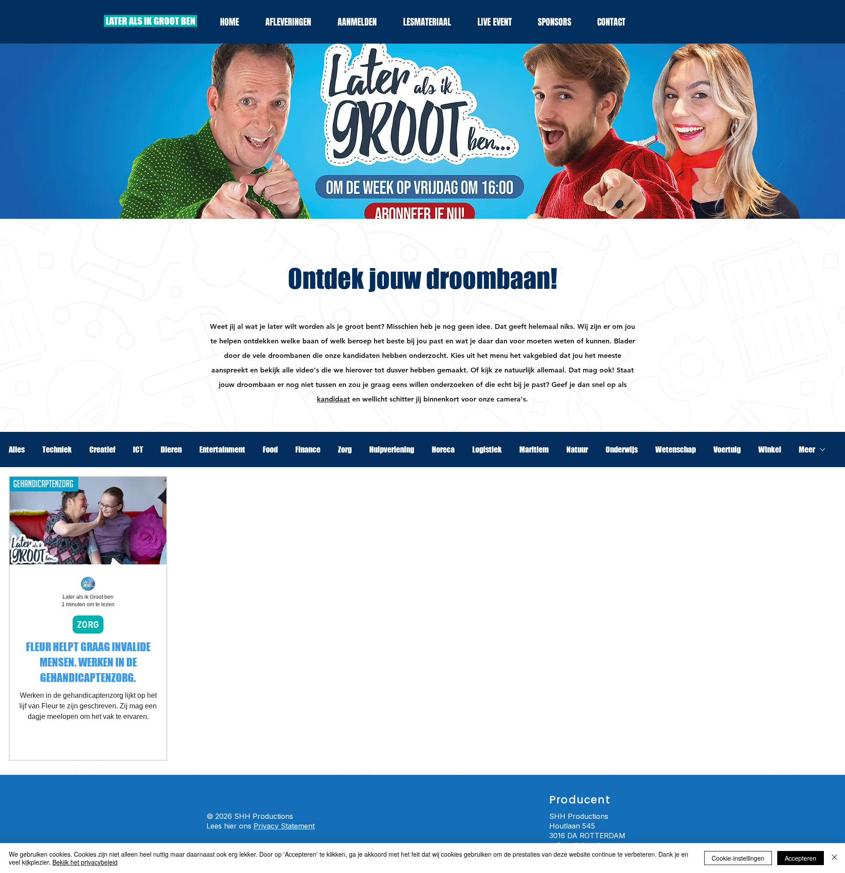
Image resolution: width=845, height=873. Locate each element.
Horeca (443, 449)
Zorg (345, 449)
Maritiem (534, 449)
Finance (307, 449)
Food (270, 449)
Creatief (102, 449)
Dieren (171, 449)
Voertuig (727, 449)
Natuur (577, 449)
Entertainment (222, 449)
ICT (138, 449)
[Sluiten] (834, 858)
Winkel (769, 449)
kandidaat (333, 399)
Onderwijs (622, 449)
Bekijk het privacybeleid (85, 862)
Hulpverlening (391, 449)
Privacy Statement (284, 825)
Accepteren (800, 858)
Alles (17, 449)
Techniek (57, 449)
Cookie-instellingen (738, 858)
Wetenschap (675, 449)
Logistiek (487, 449)
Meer (807, 449)
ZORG (88, 624)
